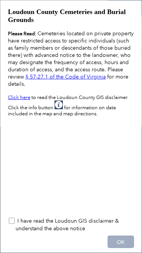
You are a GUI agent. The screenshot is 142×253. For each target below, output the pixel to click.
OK (121, 242)
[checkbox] (71, 224)
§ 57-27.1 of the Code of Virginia (65, 76)
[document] (71, 108)
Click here (19, 97)
